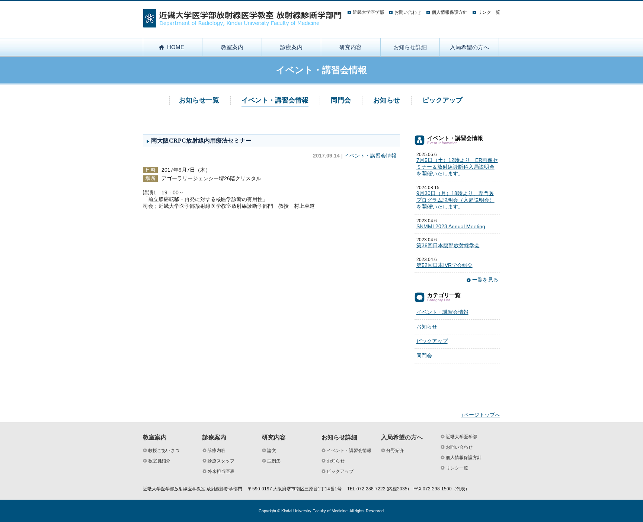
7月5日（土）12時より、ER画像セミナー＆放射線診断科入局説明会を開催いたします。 (457, 166)
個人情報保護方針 (449, 12)
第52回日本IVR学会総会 (444, 265)
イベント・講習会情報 (274, 100)
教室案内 (232, 47)
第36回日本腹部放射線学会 (448, 245)
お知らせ (386, 100)
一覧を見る (485, 280)
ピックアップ (442, 100)
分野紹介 (395, 450)
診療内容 (216, 450)
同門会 (341, 100)
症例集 (274, 461)
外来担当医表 (221, 471)
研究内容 (350, 47)
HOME (175, 47)
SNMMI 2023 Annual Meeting (450, 226)
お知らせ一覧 (199, 100)
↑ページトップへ (480, 415)
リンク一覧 (489, 12)
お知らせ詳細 (410, 47)
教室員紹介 (159, 461)
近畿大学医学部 (368, 12)
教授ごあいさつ (163, 450)
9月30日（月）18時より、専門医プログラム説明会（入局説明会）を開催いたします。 (455, 200)
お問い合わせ (407, 12)
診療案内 (291, 47)
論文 (271, 450)
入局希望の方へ (469, 47)
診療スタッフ (221, 461)
